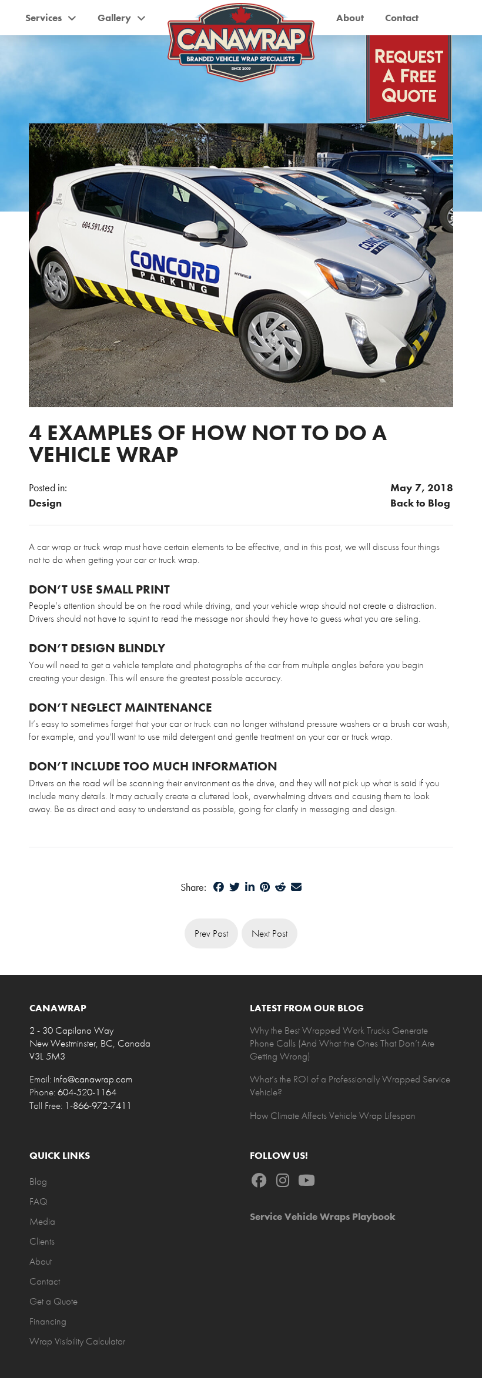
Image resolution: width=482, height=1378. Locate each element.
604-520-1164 (87, 1091)
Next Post (269, 933)
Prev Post (211, 933)
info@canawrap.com (92, 1078)
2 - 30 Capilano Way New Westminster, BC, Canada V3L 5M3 (89, 1043)
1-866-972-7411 (98, 1105)
